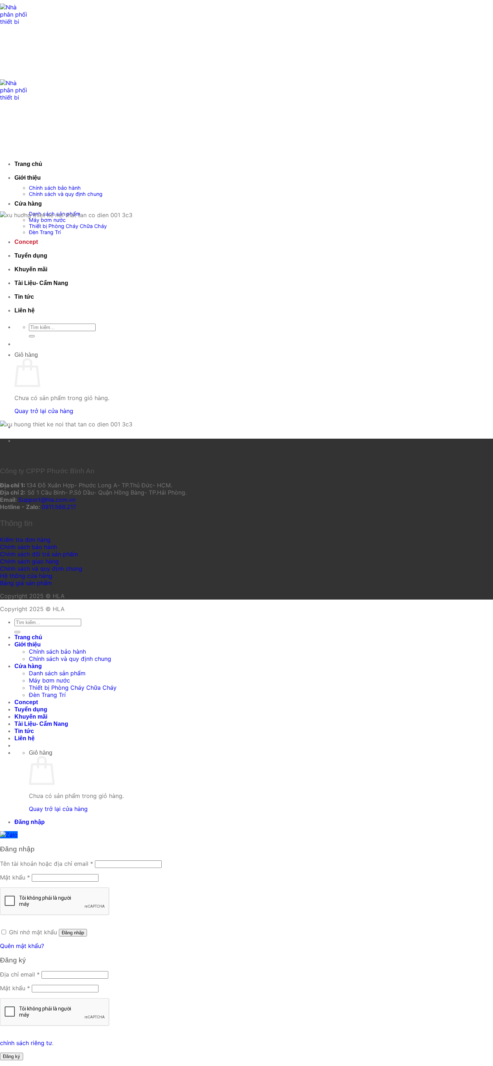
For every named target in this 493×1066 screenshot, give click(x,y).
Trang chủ (28, 164)
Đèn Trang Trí (45, 232)
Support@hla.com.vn (46, 499)
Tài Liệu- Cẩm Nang (41, 283)
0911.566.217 (59, 506)
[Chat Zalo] (9, 834)
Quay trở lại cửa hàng (43, 410)
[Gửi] (32, 336)
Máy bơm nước (47, 220)
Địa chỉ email (20, 974)
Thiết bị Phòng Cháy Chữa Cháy (68, 226)
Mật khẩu (15, 877)
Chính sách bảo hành (55, 188)
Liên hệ (24, 310)
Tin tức (24, 297)
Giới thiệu (27, 178)
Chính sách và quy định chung (65, 194)
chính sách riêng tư (26, 1043)
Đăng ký (11, 1056)
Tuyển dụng (30, 256)
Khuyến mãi (30, 269)
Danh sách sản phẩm (57, 673)
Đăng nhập (73, 932)
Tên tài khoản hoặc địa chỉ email (46, 863)
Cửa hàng (28, 204)
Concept (26, 242)
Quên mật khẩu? (22, 945)
